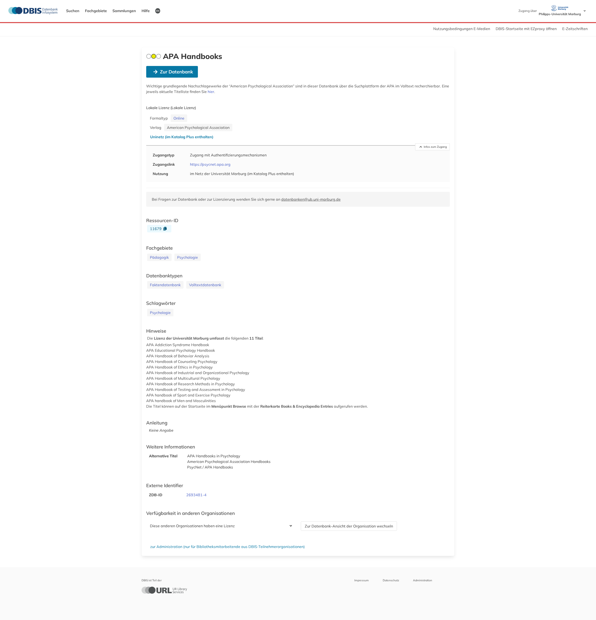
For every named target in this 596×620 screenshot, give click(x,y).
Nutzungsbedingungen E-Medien (461, 28)
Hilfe (146, 10)
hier (211, 91)
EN (157, 10)
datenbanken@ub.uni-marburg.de (311, 199)
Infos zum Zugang (435, 146)
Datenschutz (391, 580)
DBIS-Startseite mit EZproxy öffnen (526, 28)
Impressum (361, 580)
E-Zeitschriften (575, 28)
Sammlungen (124, 10)
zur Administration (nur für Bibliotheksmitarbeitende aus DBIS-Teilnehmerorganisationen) (227, 546)
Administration (422, 580)
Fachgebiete (96, 10)
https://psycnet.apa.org (210, 164)
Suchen (72, 10)
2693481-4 (196, 495)
